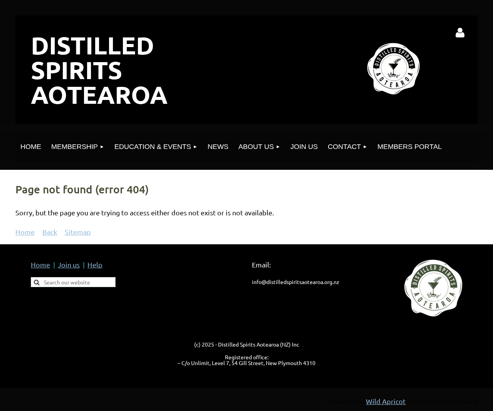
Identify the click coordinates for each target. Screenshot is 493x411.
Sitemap (78, 232)
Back (49, 232)
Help (94, 264)
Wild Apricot (386, 401)
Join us (69, 264)
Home (25, 232)
